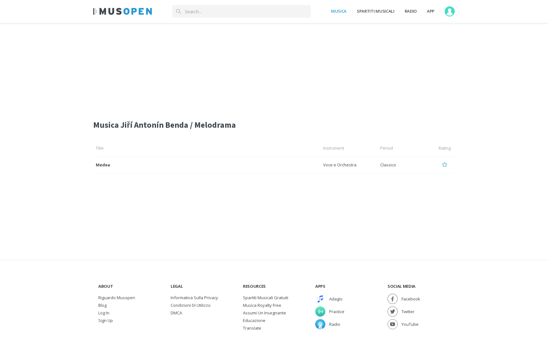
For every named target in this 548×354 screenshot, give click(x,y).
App (430, 11)
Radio (411, 11)
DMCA (176, 313)
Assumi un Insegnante (264, 313)
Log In (103, 313)
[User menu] (450, 11)
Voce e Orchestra (339, 165)
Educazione (254, 320)
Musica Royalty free (262, 305)
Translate (252, 328)
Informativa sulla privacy (194, 297)
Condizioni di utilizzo (191, 305)
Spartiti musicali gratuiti (265, 297)
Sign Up (105, 320)
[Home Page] (122, 11)
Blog (102, 305)
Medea (103, 165)
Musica (339, 11)
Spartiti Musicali (375, 11)
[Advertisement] (274, 67)
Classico (388, 165)
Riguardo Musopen (116, 297)
